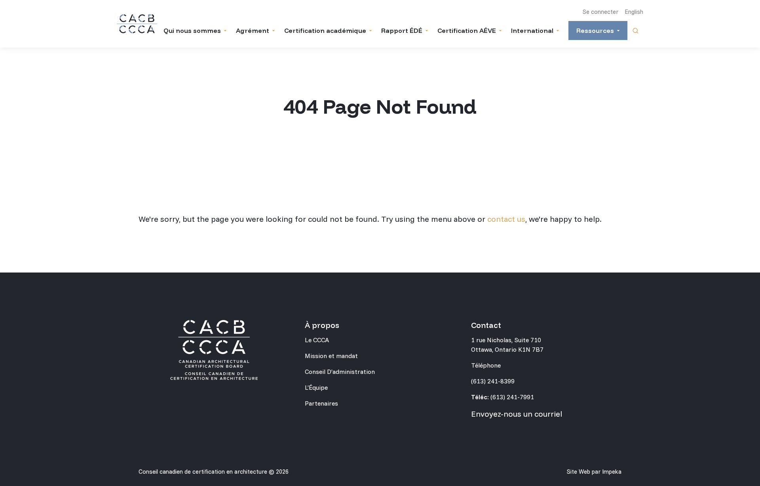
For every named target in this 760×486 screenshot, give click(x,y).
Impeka (611, 471)
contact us (506, 219)
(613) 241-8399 (493, 381)
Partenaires (321, 403)
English (634, 11)
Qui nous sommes (192, 30)
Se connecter (600, 11)
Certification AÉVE (466, 30)
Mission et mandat (331, 356)
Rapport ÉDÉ (401, 30)
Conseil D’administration (340, 371)
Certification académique (325, 30)
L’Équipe (316, 387)
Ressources (595, 30)
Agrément (252, 30)
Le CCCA (317, 340)
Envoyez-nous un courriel (516, 414)
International (532, 30)
